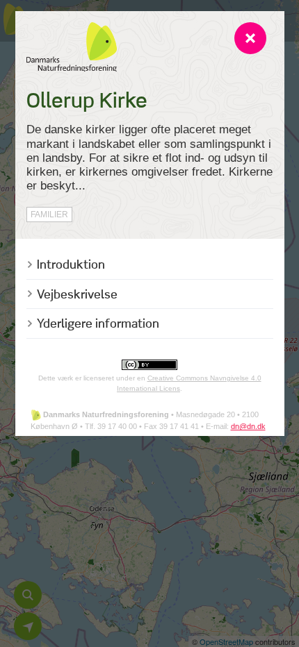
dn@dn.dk (248, 426)
